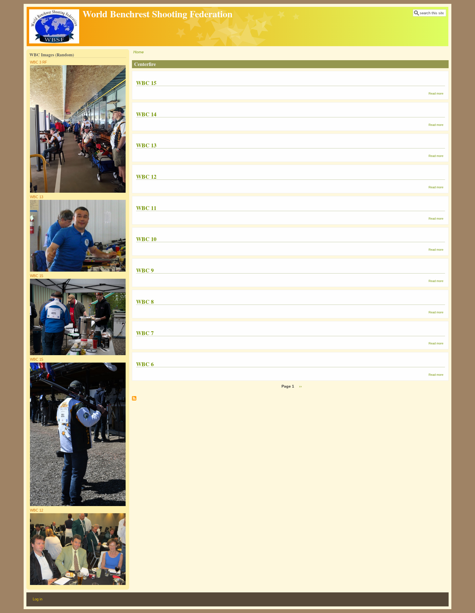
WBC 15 (36, 276)
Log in (37, 599)
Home (138, 52)
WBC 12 (36, 510)
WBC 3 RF (38, 62)
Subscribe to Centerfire (134, 400)
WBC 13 (36, 197)
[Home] (54, 42)
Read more (436, 93)
